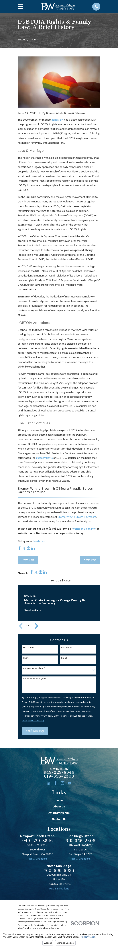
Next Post (90, 560)
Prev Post (28, 560)
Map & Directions (37, 858)
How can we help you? (34, 678)
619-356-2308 (59, 776)
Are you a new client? (34, 668)
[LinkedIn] (48, 783)
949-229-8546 (59, 772)
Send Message (35, 730)
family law (57, 119)
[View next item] (36, 626)
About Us (59, 806)
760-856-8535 (59, 870)
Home (59, 800)
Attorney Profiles (59, 812)
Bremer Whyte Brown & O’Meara (77, 517)
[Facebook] (55, 783)
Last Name (66, 647)
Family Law (39, 541)
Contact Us (59, 819)
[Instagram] (62, 783)
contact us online (84, 528)
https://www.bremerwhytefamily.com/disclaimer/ (39, 928)
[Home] (58, 6)
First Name (28, 647)
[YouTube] (69, 783)
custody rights (44, 457)
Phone (26, 658)
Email (64, 658)
